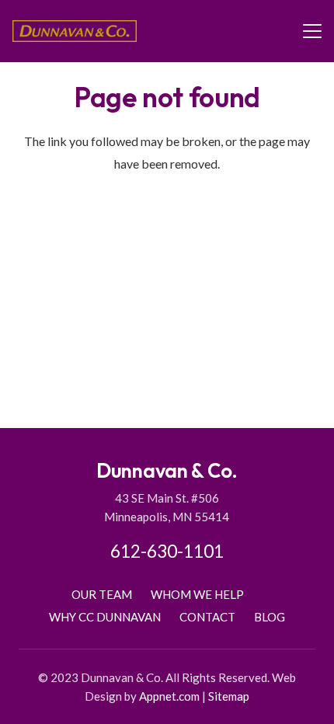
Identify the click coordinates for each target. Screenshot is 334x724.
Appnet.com (169, 696)
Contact (207, 617)
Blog (269, 617)
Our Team (101, 594)
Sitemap (228, 696)
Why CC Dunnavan (105, 617)
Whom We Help (197, 594)
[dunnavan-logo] (74, 31)
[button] (312, 31)
